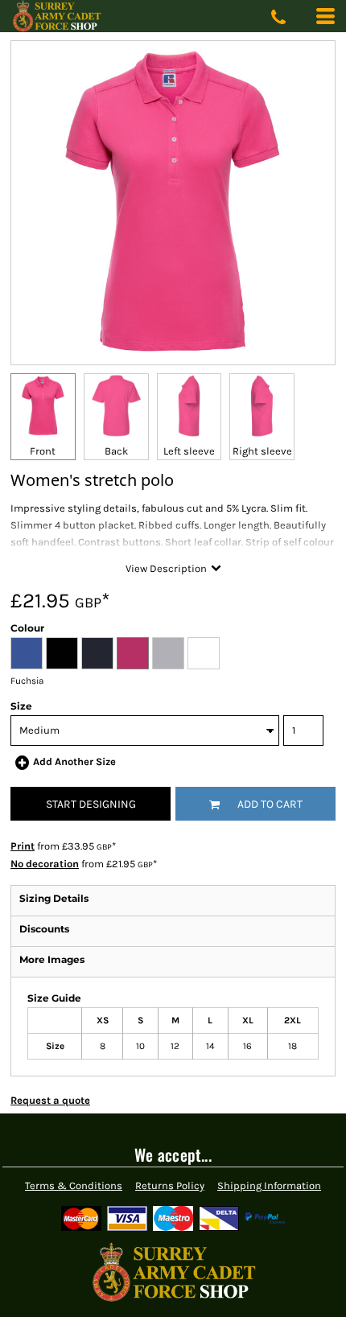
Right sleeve (262, 451)
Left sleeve (189, 451)
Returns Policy (169, 1185)
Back (116, 451)
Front (43, 451)
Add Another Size (74, 761)
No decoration (44, 864)
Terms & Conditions (73, 1185)
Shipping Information (269, 1185)
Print (22, 846)
